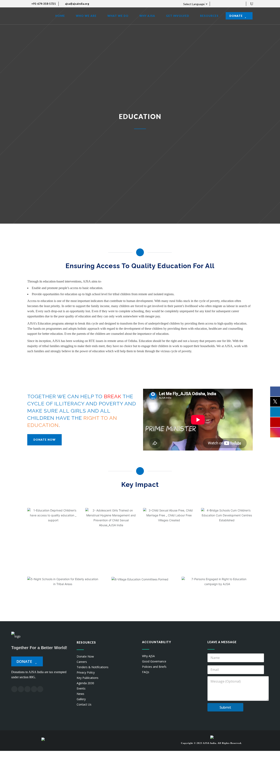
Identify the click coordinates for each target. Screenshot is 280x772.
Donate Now (85, 656)
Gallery (81, 699)
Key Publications (87, 678)
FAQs (145, 672)
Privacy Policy (86, 672)
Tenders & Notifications (92, 667)
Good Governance (154, 661)
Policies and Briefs (154, 667)
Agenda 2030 (85, 683)
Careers (82, 662)
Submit (225, 707)
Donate (24, 661)
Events (81, 688)
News (80, 694)
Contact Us (84, 704)
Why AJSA (148, 656)
